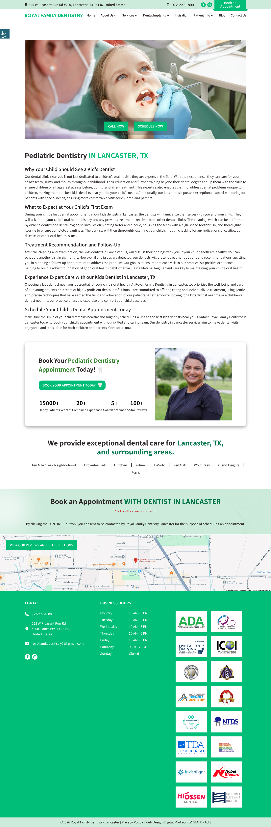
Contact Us (238, 15)
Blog (222, 15)
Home (91, 15)
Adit (208, 822)
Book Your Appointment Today (69, 385)
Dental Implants (154, 15)
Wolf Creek (202, 465)
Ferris (136, 472)
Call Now (116, 126)
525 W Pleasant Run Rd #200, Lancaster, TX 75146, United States (77, 4)
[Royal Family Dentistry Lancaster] (54, 15)
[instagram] (209, 4)
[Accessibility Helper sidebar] (5, 34)
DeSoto (159, 465)
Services (128, 15)
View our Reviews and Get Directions (41, 545)
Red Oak (179, 465)
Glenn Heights (228, 465)
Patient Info (202, 15)
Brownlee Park (95, 465)
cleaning (44, 252)
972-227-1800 (183, 4)
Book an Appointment (230, 4)
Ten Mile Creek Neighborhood (54, 465)
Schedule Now (150, 126)
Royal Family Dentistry (226, 317)
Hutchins (120, 465)
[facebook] (203, 4)
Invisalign (181, 15)
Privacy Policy (132, 822)
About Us (107, 15)
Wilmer (141, 465)
